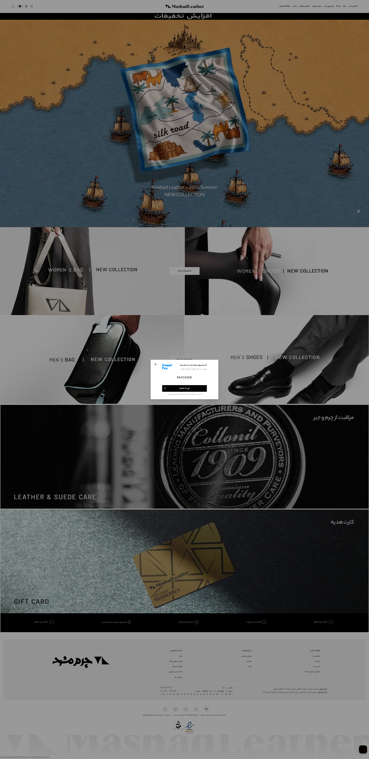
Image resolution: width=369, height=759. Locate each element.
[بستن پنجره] (156, 364)
